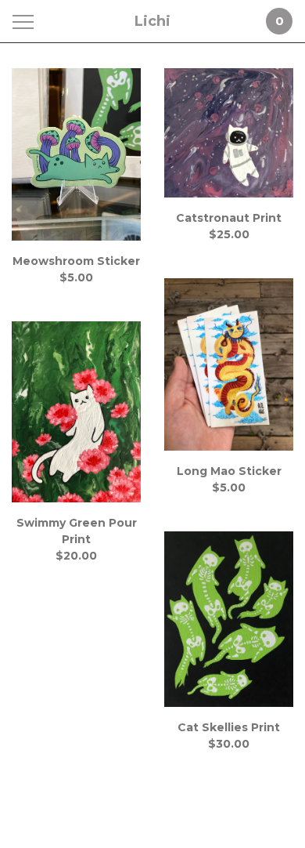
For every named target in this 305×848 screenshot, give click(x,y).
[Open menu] (26, 21)
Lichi (152, 21)
